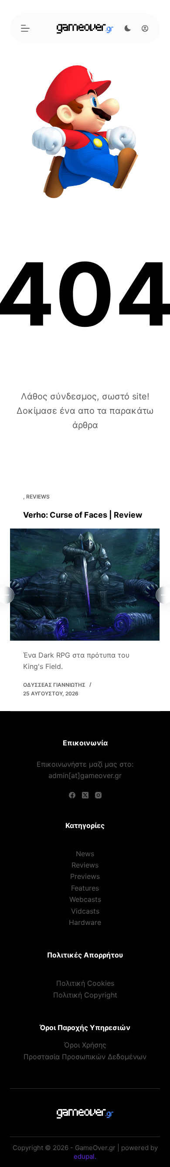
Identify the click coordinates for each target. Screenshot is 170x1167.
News (85, 853)
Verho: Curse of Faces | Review (82, 514)
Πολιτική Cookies (85, 983)
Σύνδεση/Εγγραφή (142, 28)
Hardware (85, 922)
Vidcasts (85, 911)
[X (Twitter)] (85, 795)
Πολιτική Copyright (85, 995)
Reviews (38, 496)
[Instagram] (98, 795)
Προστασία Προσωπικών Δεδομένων (85, 1056)
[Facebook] (72, 795)
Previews (85, 876)
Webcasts (85, 899)
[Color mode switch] (127, 28)
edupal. (85, 1156)
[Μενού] (25, 28)
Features (85, 888)
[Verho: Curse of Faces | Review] (85, 584)
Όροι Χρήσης (85, 1045)
